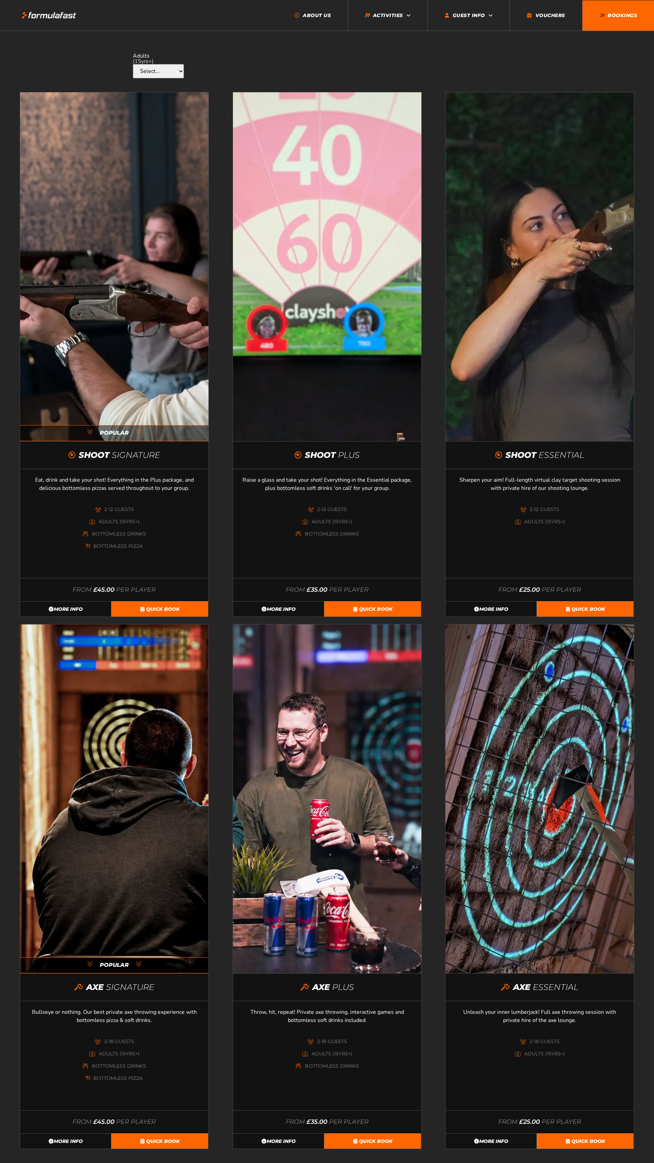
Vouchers (550, 15)
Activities (388, 15)
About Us (317, 15)
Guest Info (469, 15)
